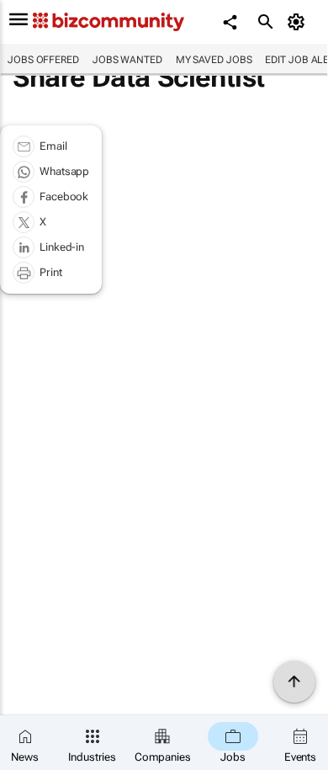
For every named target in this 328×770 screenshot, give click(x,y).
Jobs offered (43, 60)
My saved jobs (214, 60)
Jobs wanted (127, 60)
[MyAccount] (299, 22)
